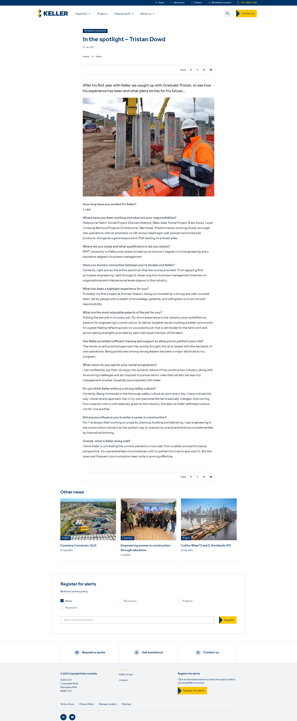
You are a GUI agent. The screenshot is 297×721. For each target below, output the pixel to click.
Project (65, 538)
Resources (179, 2)
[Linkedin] (204, 69)
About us (145, 13)
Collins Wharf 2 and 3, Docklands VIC (206, 546)
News (161, 2)
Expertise (81, 13)
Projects (102, 13)
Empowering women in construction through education (145, 548)
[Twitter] (197, 69)
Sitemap (126, 704)
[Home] (52, 13)
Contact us (248, 13)
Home (86, 56)
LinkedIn (63, 717)
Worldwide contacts (221, 2)
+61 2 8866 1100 (249, 2)
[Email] (211, 69)
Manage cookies (108, 704)
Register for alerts (194, 690)
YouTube (72, 717)
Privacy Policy (86, 704)
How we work (122, 13)
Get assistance (152, 652)
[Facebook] (191, 69)
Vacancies (71, 608)
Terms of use (67, 704)
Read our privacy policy (74, 591)
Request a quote (93, 652)
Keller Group (126, 674)
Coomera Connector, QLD (78, 546)
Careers (198, 2)
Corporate (127, 538)
